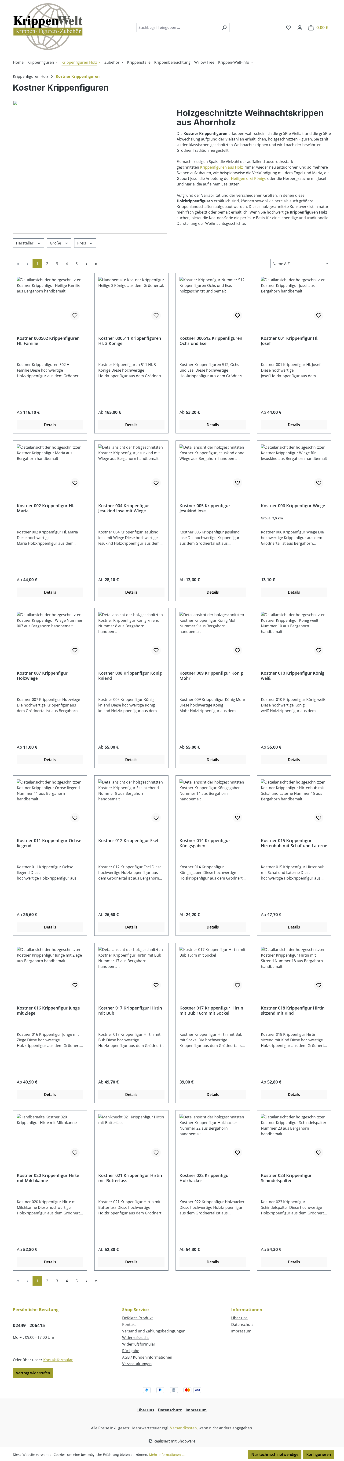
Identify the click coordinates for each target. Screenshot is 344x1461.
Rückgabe (130, 1350)
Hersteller (25, 243)
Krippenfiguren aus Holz (221, 167)
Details (50, 424)
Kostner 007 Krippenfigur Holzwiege (42, 675)
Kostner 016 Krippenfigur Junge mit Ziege (48, 1010)
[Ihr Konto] (299, 27)
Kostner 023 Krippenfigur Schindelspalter (286, 1178)
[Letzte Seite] (96, 263)
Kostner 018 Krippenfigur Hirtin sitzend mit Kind (293, 1010)
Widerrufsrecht (135, 1337)
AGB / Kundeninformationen (147, 1357)
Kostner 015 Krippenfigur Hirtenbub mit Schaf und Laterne (294, 843)
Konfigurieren (318, 1454)
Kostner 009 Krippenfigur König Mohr (211, 675)
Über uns (239, 1317)
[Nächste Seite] (86, 263)
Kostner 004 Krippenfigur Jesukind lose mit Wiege (123, 508)
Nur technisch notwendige (274, 1454)
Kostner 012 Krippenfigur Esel (128, 840)
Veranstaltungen (137, 1363)
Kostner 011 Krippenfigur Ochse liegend (49, 843)
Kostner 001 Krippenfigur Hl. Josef (289, 341)
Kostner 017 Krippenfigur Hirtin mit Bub (130, 1010)
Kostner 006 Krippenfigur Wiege (293, 505)
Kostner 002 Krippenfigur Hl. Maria (45, 508)
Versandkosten (183, 1428)
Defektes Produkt (137, 1317)
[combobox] (177, 27)
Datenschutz (242, 1324)
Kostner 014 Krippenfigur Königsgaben (204, 843)
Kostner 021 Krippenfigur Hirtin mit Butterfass (130, 1178)
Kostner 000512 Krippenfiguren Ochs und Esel (210, 341)
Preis (82, 243)
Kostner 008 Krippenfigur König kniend (130, 675)
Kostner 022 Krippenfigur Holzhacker (204, 1178)
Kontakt (129, 1324)
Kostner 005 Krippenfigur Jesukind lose (204, 508)
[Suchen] (224, 27)
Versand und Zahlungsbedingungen (153, 1331)
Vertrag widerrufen (33, 1373)
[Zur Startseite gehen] (48, 26)
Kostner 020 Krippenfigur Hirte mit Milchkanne (48, 1178)
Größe (56, 243)
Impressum (241, 1331)
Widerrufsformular (138, 1344)
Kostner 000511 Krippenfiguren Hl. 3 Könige (129, 341)
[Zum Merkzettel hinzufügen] (75, 315)
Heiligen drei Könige (248, 178)
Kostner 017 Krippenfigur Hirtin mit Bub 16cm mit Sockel (211, 1010)
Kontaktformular (58, 1359)
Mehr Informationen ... (167, 1454)
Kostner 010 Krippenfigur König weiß (292, 675)
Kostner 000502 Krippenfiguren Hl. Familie (48, 341)
